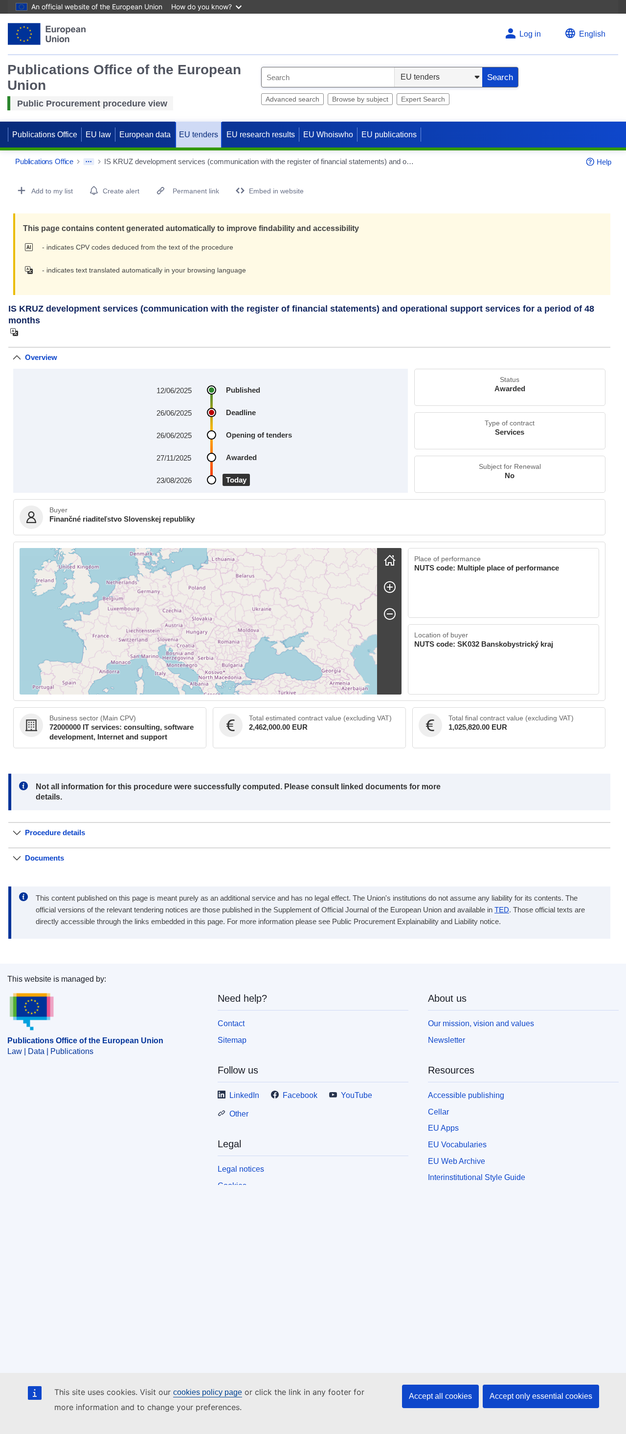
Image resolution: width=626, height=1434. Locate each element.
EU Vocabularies (457, 1144)
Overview (41, 357)
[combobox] (328, 77)
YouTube (356, 1095)
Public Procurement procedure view (92, 103)
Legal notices (241, 1169)
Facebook (300, 1095)
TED (501, 910)
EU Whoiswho (328, 134)
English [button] (592, 34)
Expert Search (423, 99)
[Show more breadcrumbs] (88, 161)
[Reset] (390, 560)
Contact (231, 1023)
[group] (198, 621)
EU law (98, 134)
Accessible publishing (466, 1095)
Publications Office (44, 134)
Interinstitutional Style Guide (476, 1177)
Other (238, 1114)
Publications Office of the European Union (85, 1040)
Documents (44, 858)
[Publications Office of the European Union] (47, 34)
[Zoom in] (390, 587)
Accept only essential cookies (541, 1396)
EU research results (260, 134)
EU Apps (443, 1128)
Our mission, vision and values (481, 1023)
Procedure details (55, 832)
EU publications (389, 134)
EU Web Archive (456, 1161)
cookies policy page (207, 1392)
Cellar (438, 1112)
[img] (31, 247)
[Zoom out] (390, 614)
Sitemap (232, 1040)
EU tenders (198, 134)
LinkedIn (244, 1095)
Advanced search (292, 99)
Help (604, 162)
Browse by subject (360, 99)
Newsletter (446, 1040)
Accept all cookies (440, 1396)
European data (145, 134)
